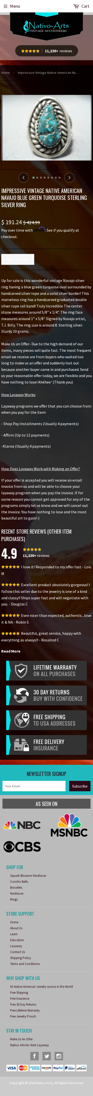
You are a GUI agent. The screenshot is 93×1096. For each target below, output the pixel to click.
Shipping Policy (20, 958)
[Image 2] (37, 178)
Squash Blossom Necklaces (28, 876)
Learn (14, 934)
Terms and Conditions (25, 964)
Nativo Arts (44, 1083)
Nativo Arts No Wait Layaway (29, 1045)
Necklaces (16, 893)
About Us (16, 928)
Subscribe (80, 786)
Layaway (16, 946)
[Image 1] (33, 178)
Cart (84, 6)
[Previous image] (24, 178)
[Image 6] (52, 178)
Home (5, 72)
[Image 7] (56, 178)
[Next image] (69, 178)
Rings (14, 899)
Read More (10, 651)
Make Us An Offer (21, 1039)
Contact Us (17, 952)
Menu (15, 6)
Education (17, 940)
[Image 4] (45, 178)
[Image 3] (41, 178)
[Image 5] (48, 178)
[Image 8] (60, 178)
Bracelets (16, 887)
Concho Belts (19, 881)
